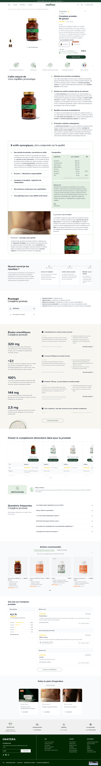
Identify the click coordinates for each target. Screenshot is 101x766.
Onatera (62, 13)
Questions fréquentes (49, 746)
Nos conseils (47, 745)
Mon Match (22, 4)
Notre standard (72, 742)
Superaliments (90, 750)
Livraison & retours (49, 743)
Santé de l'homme (32, 9)
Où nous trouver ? (73, 748)
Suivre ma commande (49, 742)
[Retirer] (60, 57)
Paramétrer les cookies (29, 762)
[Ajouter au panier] (25, 573)
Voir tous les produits (91, 751)
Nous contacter (48, 748)
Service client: (51, 750)
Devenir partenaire (73, 750)
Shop (9, 4)
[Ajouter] (64, 57)
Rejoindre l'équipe (73, 751)
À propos (30, 4)
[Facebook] (6, 755)
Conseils (15, 4)
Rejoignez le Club (73, 745)
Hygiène (88, 746)
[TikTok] (3, 755)
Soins (88, 745)
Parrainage (71, 746)
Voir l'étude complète (87, 346)
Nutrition (88, 748)
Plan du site (19, 762)
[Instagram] (8, 755)
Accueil (9, 9)
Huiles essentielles (91, 743)
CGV (4, 762)
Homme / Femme (25, 9)
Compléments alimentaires (16, 9)
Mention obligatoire (10, 762)
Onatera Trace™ (72, 743)
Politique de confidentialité (43, 762)
